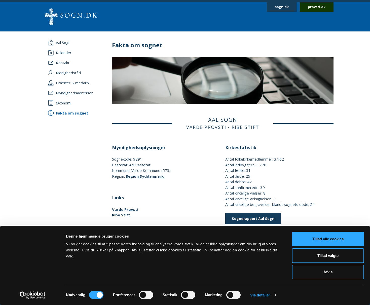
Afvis (327, 272)
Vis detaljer (260, 295)
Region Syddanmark (145, 176)
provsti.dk (316, 7)
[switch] (146, 295)
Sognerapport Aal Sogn (253, 218)
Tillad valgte (328, 255)
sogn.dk (282, 7)
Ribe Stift (121, 214)
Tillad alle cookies (328, 239)
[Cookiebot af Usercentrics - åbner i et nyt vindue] (33, 295)
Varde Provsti (125, 209)
